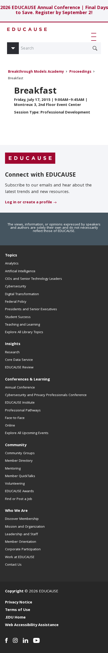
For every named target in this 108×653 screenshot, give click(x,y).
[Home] (27, 29)
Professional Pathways (23, 410)
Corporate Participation (23, 549)
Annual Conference (20, 388)
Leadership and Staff (21, 534)
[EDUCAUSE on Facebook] (6, 640)
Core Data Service (19, 360)
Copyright (14, 591)
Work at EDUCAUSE (19, 557)
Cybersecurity (15, 286)
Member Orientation (20, 542)
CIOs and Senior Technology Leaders (33, 279)
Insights (12, 344)
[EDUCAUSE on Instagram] (15, 640)
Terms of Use (17, 610)
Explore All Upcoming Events (26, 433)
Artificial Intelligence (20, 271)
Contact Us (13, 565)
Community (15, 445)
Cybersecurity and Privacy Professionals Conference (46, 395)
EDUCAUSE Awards (19, 491)
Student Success (18, 317)
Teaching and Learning (22, 325)
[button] (94, 36)
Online (10, 426)
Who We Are (16, 511)
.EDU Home (15, 617)
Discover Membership (22, 519)
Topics (11, 255)
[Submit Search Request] (95, 48)
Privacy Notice (18, 602)
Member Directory (19, 461)
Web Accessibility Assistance (32, 625)
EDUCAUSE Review (19, 367)
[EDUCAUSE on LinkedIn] (25, 640)
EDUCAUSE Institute (20, 403)
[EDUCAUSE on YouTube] (36, 640)
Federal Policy (15, 302)
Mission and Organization (25, 527)
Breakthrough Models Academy (36, 72)
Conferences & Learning (27, 379)
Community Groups (20, 453)
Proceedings (80, 72)
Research (12, 352)
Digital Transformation (22, 294)
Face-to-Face (15, 418)
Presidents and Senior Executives (31, 309)
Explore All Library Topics (24, 332)
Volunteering (15, 484)
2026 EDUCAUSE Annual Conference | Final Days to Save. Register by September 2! (54, 10)
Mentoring (13, 469)
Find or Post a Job (18, 499)
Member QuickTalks (20, 476)
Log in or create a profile (28, 202)
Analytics (12, 263)
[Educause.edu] (30, 158)
